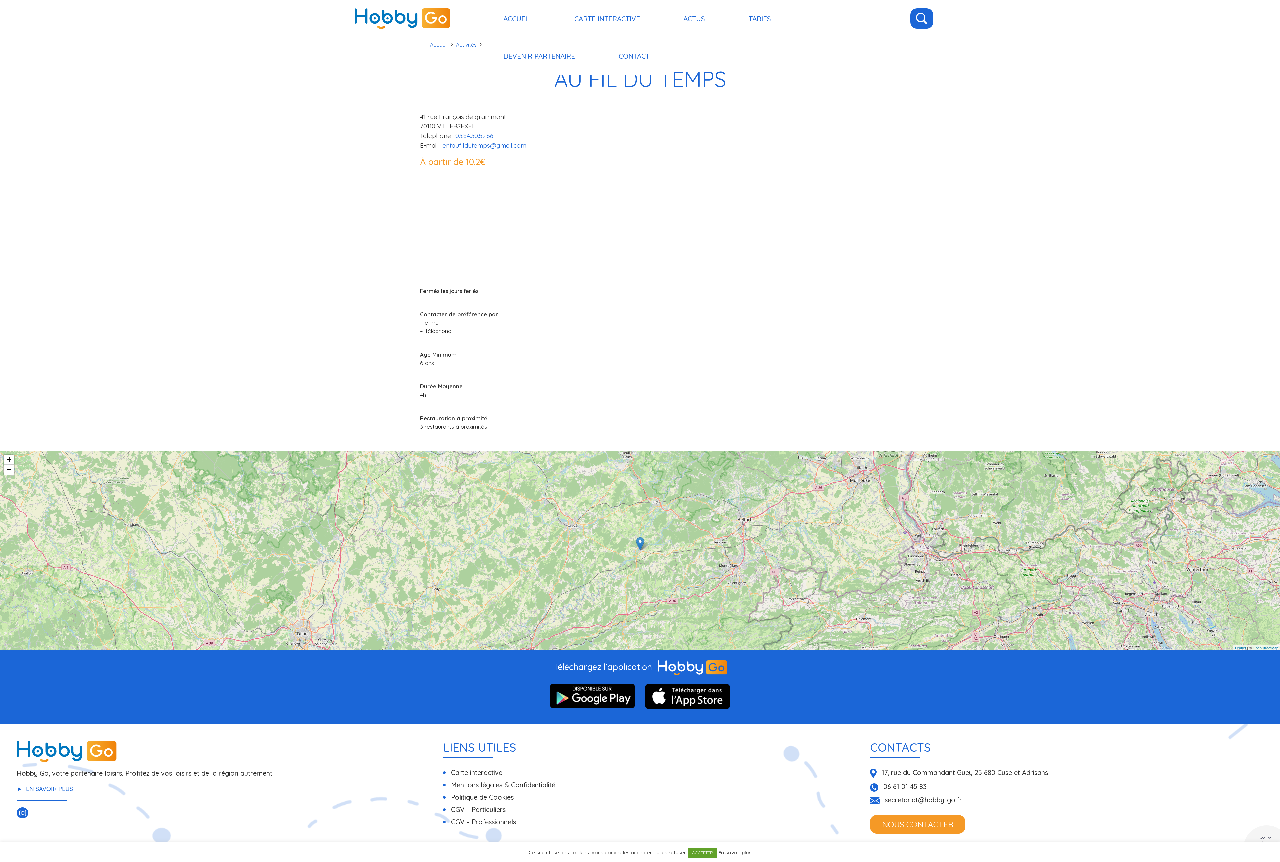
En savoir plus (49, 789)
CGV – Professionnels (483, 822)
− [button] (9, 469)
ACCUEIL (517, 18)
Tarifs (760, 18)
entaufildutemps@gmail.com (484, 145)
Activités (466, 44)
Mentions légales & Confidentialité (503, 785)
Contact (634, 56)
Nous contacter (917, 824)
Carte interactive (607, 18)
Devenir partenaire (539, 56)
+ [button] (9, 459)
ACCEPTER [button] (702, 852)
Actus (694, 18)
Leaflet (1240, 647)
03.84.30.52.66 (474, 136)
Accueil (438, 44)
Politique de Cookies (482, 797)
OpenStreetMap (1265, 647)
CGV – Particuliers (478, 809)
